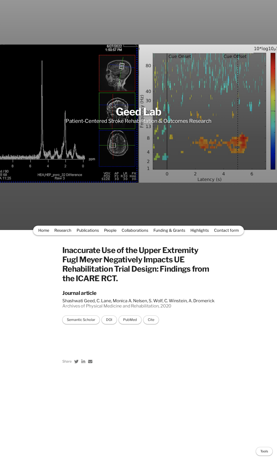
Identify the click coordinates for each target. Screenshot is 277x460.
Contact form (226, 230)
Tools (264, 451)
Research (62, 230)
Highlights (199, 230)
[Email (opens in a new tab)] (90, 361)
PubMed (130, 320)
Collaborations (135, 230)
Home (43, 230)
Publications (88, 230)
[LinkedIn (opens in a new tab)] (83, 361)
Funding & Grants (169, 230)
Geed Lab (138, 111)
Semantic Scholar (81, 320)
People (110, 230)
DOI (109, 320)
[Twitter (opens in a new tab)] (76, 361)
